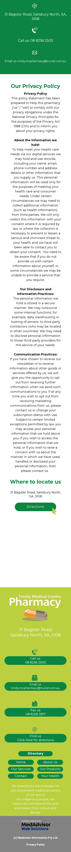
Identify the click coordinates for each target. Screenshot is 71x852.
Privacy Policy (35, 844)
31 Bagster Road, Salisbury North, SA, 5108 (35, 494)
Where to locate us (35, 482)
